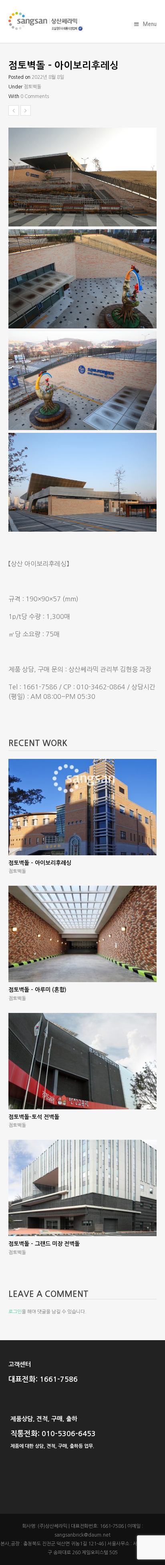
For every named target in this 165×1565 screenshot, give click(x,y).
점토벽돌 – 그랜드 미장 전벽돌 (44, 1244)
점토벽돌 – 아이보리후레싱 (39, 863)
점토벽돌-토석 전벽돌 (33, 1117)
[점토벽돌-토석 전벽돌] (82, 1061)
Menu (150, 24)
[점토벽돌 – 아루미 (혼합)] (82, 934)
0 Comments (34, 96)
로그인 (15, 1311)
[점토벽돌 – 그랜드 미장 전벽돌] (82, 1188)
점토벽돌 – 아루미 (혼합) (37, 990)
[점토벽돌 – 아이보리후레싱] (82, 807)
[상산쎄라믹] (82, 21)
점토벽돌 (32, 86)
